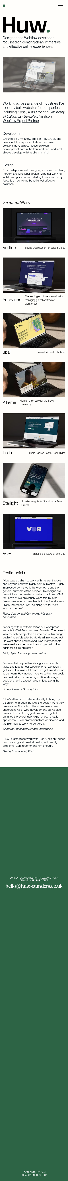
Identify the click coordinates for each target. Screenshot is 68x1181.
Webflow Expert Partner (21, 121)
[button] (60, 5)
